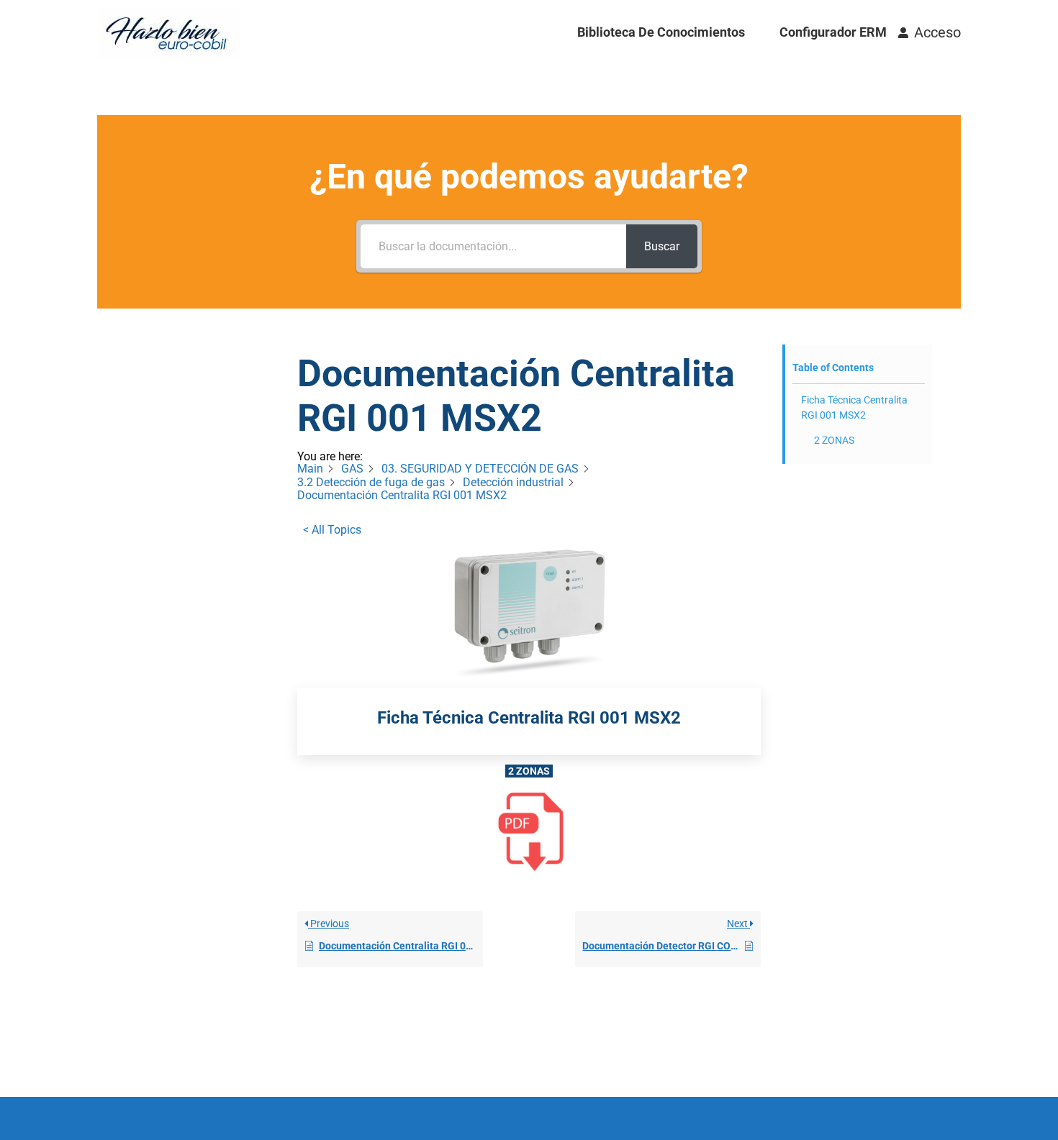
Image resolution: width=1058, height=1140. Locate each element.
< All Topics (332, 530)
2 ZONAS (834, 440)
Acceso (937, 32)
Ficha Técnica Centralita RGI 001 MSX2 (854, 407)
